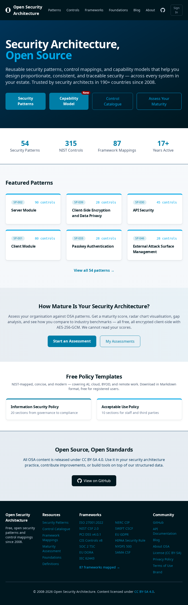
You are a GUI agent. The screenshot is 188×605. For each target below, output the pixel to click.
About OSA (161, 546)
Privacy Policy (163, 559)
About (150, 10)
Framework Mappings (50, 537)
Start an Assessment (72, 341)
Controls (72, 10)
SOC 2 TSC (87, 546)
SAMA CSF (122, 552)
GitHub (158, 522)
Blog (136, 10)
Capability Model (74, 99)
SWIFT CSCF (124, 528)
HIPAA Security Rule (130, 540)
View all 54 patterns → (94, 270)
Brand (157, 572)
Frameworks (94, 10)
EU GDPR (122, 534)
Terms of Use (163, 565)
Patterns (54, 10)
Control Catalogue (113, 101)
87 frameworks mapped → (99, 567)
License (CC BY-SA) (167, 553)
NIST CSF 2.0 (89, 528)
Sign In (177, 10)
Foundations (118, 10)
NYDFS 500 (123, 546)
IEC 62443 (86, 558)
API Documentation (165, 531)
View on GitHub (97, 480)
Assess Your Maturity (159, 101)
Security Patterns (25, 101)
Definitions (50, 564)
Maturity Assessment (51, 548)
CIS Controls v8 (90, 540)
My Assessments (120, 341)
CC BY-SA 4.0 (144, 591)
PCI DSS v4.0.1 (90, 534)
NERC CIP (122, 522)
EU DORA (86, 552)
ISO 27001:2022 (91, 522)
